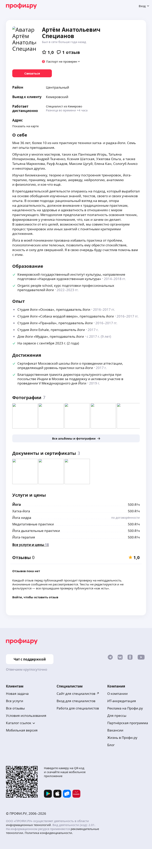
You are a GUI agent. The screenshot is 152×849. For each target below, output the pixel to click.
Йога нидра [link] (21, 517)
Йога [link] (16, 504)
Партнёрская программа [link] (127, 723)
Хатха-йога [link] (21, 511)
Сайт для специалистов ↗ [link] (78, 693)
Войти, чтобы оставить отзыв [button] (35, 597)
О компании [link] (117, 693)
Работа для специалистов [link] (78, 708)
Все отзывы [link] (15, 708)
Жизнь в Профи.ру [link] (122, 737)
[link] (32, 73)
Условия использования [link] (26, 715)
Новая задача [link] (17, 693)
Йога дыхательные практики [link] (36, 530)
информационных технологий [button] (28, 825)
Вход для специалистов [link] (76, 701)
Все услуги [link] (14, 701)
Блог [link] (111, 745)
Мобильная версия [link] (22, 730)
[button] (61, 61)
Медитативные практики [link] (33, 524)
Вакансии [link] (115, 730)
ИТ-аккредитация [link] (121, 701)
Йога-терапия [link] (23, 537)
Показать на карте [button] (25, 126)
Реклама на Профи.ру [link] (125, 708)
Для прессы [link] (116, 715)
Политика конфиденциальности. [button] (49, 833)
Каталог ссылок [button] (18, 723)
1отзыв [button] (71, 52)
